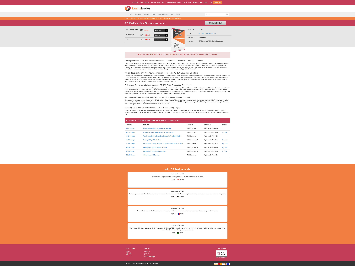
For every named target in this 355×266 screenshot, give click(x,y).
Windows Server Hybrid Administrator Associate (157, 128)
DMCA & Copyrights (149, 256)
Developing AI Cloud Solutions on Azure (154, 151)
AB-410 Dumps (130, 140)
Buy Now (224, 132)
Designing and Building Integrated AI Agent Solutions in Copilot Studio (163, 143)
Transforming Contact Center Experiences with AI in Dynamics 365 (162, 136)
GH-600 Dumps (130, 155)
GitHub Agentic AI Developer (151, 155)
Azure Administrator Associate (146, 18)
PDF (127, 39)
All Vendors (129, 253)
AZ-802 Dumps (130, 128)
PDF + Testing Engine (132, 29)
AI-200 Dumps (130, 151)
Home (130, 14)
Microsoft (133, 18)
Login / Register (175, 14)
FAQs (153, 14)
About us (146, 253)
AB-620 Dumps (130, 143)
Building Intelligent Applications (152, 140)
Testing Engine (130, 34)
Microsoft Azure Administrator (207, 33)
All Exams (138, 14)
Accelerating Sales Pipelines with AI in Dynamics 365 (158, 132)
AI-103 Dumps (130, 147)
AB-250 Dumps (130, 136)
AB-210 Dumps (130, 132)
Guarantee (146, 14)
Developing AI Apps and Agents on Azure (155, 147)
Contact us (147, 251)
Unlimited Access (163, 14)
